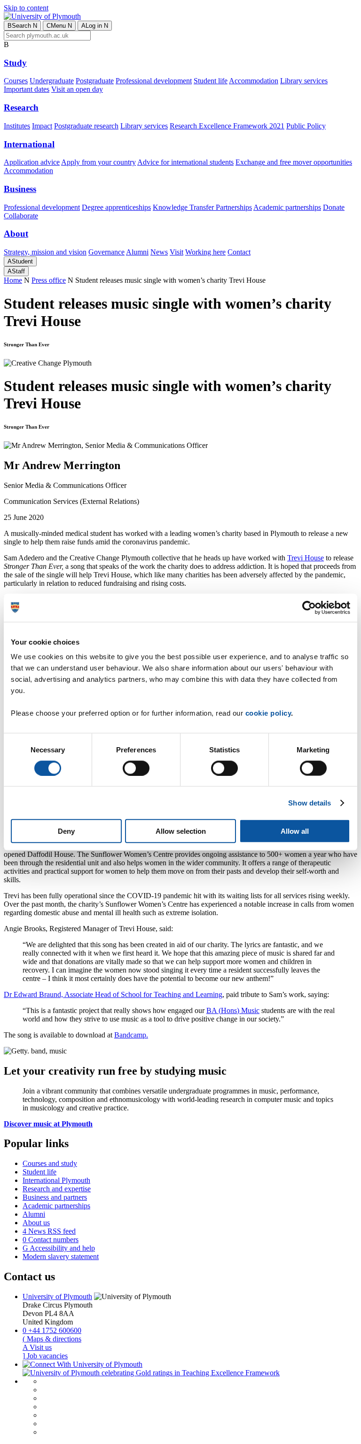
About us (36, 1223)
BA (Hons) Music (232, 1010)
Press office (48, 280)
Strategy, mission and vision (45, 252)
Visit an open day (77, 89)
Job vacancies (45, 1356)
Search (22, 25)
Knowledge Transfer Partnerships (202, 207)
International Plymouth (56, 1180)
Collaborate (21, 216)
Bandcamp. (131, 1035)
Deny (66, 831)
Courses (16, 81)
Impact (42, 126)
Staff (16, 271)
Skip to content (26, 8)
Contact (239, 252)
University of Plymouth (57, 1296)
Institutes (17, 126)
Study (15, 63)
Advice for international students (185, 162)
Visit (176, 252)
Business (20, 189)
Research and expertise (57, 1189)
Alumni (137, 252)
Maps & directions (52, 1339)
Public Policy (306, 126)
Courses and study (50, 1163)
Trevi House (305, 558)
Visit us (37, 1347)
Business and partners (55, 1197)
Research (21, 107)
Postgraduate (95, 81)
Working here (205, 252)
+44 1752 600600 (52, 1330)
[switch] (136, 767)
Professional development (154, 81)
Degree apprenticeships (116, 207)
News (159, 252)
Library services (304, 81)
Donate (334, 207)
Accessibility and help (59, 1248)
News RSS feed (49, 1231)
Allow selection (181, 831)
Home (13, 280)
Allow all (295, 831)
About (16, 234)
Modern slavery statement (61, 1257)
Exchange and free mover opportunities (293, 162)
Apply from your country (98, 162)
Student (20, 261)
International (29, 144)
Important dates (26, 89)
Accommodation (253, 81)
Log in (94, 25)
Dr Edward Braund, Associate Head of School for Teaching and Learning (113, 994)
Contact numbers (50, 1240)
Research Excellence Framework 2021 (227, 126)
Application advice (32, 162)
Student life (211, 81)
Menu (59, 25)
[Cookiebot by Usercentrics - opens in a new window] (309, 607)
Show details (309, 802)
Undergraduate (52, 81)
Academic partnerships (287, 207)
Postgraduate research (86, 126)
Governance (106, 252)
